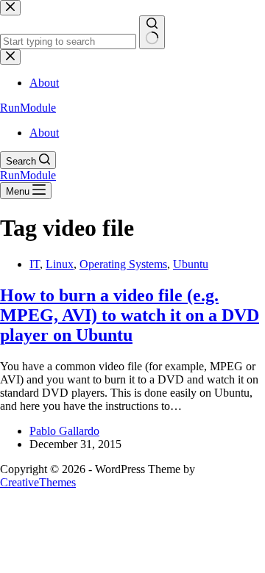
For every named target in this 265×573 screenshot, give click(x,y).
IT (34, 264)
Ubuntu (190, 264)
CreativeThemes (38, 482)
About (44, 132)
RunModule (28, 107)
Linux (60, 264)
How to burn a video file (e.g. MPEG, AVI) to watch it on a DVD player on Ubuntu (129, 315)
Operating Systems (123, 264)
